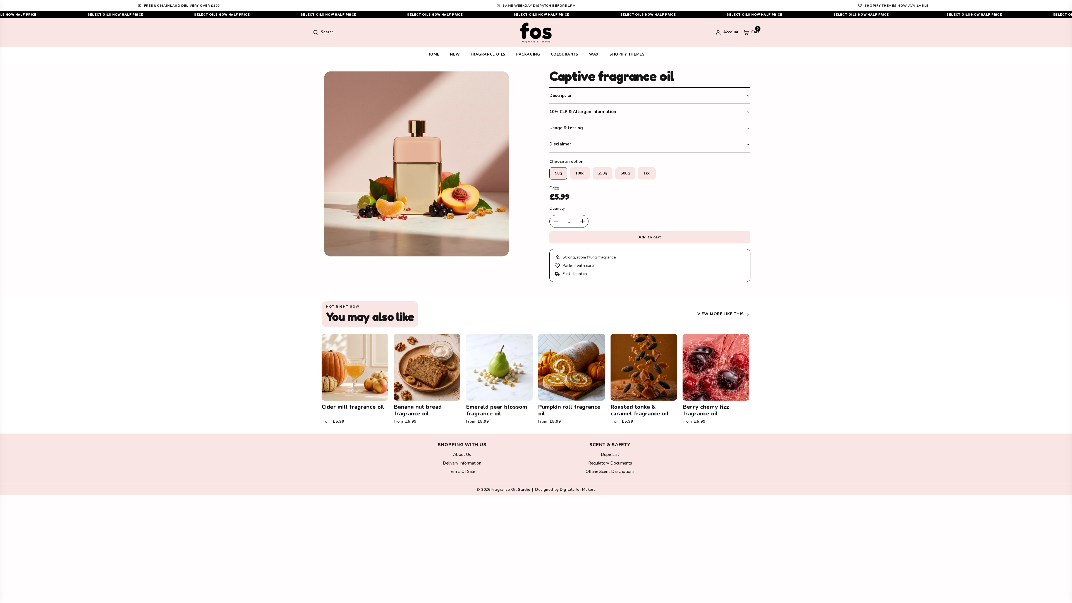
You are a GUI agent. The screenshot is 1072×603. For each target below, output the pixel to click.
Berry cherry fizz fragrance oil (706, 410)
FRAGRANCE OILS (488, 54)
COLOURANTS (564, 54)
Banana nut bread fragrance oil (418, 410)
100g (580, 173)
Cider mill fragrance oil (353, 407)
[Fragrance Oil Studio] (536, 32)
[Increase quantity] (582, 221)
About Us (462, 454)
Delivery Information (462, 463)
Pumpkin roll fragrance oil (569, 410)
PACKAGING (528, 54)
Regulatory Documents (610, 463)
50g (558, 173)
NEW (455, 54)
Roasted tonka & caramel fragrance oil (640, 410)
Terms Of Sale (462, 471)
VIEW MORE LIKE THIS (720, 314)
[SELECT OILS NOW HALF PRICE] (536, 14)
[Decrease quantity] (555, 221)
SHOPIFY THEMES (627, 54)
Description (561, 95)
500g (625, 173)
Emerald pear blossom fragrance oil (496, 410)
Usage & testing (566, 128)
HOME (433, 54)
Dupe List (610, 454)
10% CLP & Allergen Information (582, 111)
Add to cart (650, 237)
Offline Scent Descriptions (610, 471)
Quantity (557, 208)
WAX (594, 54)
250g (602, 173)
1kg (646, 173)
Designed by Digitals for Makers (565, 489)
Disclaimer (560, 144)
